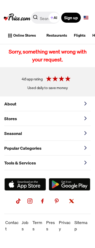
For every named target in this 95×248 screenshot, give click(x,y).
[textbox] (86, 17)
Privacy (64, 225)
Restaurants (56, 35)
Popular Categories (22, 148)
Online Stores (24, 35)
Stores (10, 118)
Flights (80, 35)
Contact (11, 225)
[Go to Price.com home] (17, 17)
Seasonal (13, 133)
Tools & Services (20, 162)
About (10, 103)
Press (50, 225)
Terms (37, 225)
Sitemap (80, 225)
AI (55, 18)
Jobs (25, 225)
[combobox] (46, 17)
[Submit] (35, 19)
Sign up (71, 17)
